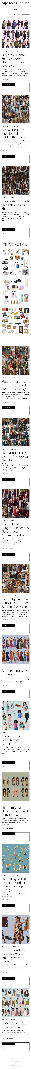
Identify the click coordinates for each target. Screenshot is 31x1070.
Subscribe (15, 1061)
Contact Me (16, 1060)
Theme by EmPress (15, 1067)
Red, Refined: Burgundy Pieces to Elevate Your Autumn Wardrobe (15, 529)
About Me (15, 1058)
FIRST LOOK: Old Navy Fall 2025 (14, 1025)
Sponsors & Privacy (15, 1065)
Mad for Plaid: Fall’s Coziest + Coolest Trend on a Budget (15, 385)
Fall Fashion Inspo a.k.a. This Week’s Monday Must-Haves (14, 956)
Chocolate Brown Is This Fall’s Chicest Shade (15, 204)
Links (15, 1063)
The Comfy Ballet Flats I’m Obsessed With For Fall (15, 811)
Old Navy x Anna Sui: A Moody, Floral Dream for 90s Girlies (14, 60)
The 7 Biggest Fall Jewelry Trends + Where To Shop (14, 882)
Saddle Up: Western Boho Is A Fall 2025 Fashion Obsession (15, 602)
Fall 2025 (13, 51)
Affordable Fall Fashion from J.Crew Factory (15, 740)
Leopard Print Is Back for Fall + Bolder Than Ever (13, 133)
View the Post (5, 79)
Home (15, 1056)
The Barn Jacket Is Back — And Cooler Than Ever (15, 456)
